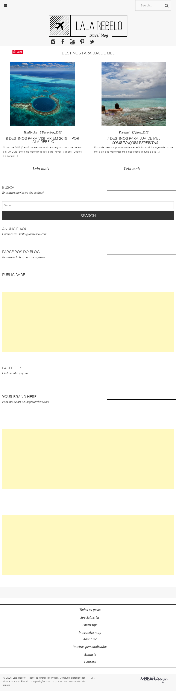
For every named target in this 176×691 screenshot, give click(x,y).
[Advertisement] (88, 322)
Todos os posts (90, 609)
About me (90, 639)
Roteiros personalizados (90, 647)
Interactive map (90, 632)
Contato (90, 662)
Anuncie (90, 654)
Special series (90, 617)
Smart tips (89, 625)
